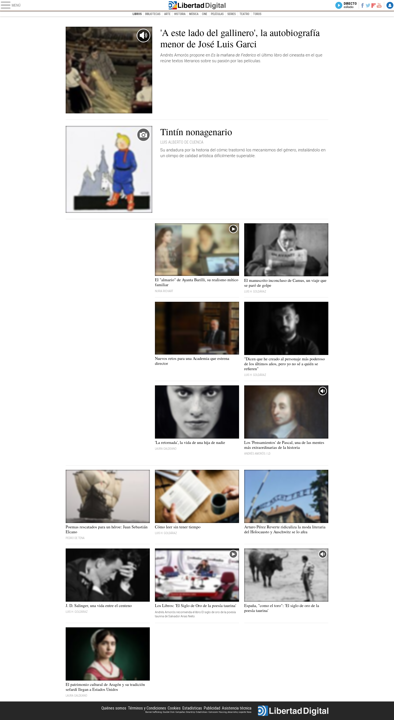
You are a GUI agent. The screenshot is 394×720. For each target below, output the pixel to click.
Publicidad (212, 708)
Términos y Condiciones (147, 708)
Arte (167, 14)
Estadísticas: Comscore (207, 712)
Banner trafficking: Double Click (159, 712)
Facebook (362, 5)
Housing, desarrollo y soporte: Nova (235, 712)
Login (389, 5)
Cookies (174, 708)
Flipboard (373, 5)
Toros (257, 14)
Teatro (244, 14)
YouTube (379, 5)
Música (193, 14)
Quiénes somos (113, 708)
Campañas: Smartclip (185, 712)
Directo (350, 5)
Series (231, 14)
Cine (204, 14)
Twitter (368, 5)
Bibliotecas (152, 14)
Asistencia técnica (236, 708)
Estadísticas (192, 708)
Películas (217, 14)
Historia (180, 14)
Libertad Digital (197, 5)
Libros (137, 14)
